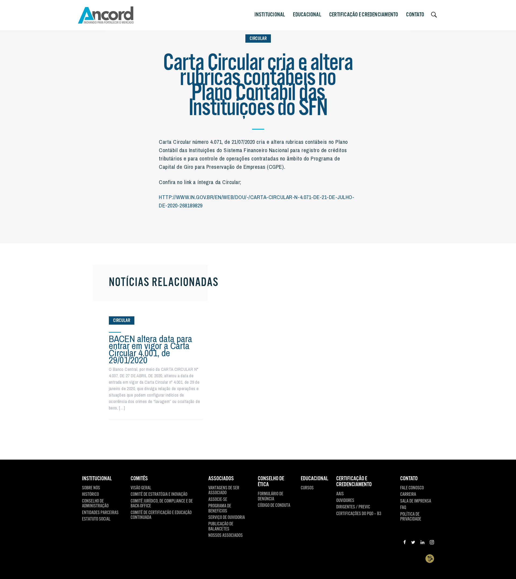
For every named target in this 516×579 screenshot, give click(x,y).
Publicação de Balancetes (220, 527)
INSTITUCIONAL (270, 14)
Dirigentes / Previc (353, 507)
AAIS (340, 494)
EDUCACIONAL (314, 479)
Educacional (307, 14)
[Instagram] (432, 543)
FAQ (403, 507)
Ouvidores (345, 500)
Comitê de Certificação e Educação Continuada (161, 515)
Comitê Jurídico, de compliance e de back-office (162, 504)
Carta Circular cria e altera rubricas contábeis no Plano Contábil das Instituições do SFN (258, 86)
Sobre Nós (91, 488)
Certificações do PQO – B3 (358, 513)
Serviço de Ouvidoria (226, 517)
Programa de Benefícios (219, 509)
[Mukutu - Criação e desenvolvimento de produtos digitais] (429, 558)
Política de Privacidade (410, 517)
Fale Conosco (412, 488)
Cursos (307, 488)
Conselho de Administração (95, 504)
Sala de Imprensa (415, 501)
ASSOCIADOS (221, 479)
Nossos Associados (225, 535)
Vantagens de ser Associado (223, 491)
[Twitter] (413, 543)
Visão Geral (141, 488)
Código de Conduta (274, 505)
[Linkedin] (422, 543)
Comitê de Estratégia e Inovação (159, 494)
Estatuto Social (96, 519)
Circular (258, 38)
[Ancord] (106, 15)
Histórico (90, 494)
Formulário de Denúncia (270, 496)
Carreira (408, 494)
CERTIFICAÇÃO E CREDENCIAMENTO (363, 14)
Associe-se (217, 499)
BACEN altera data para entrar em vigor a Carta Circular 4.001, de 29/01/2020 (150, 349)
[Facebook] (404, 543)
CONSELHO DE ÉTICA (271, 482)
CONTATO (415, 14)
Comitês (139, 479)
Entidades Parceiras (100, 512)
